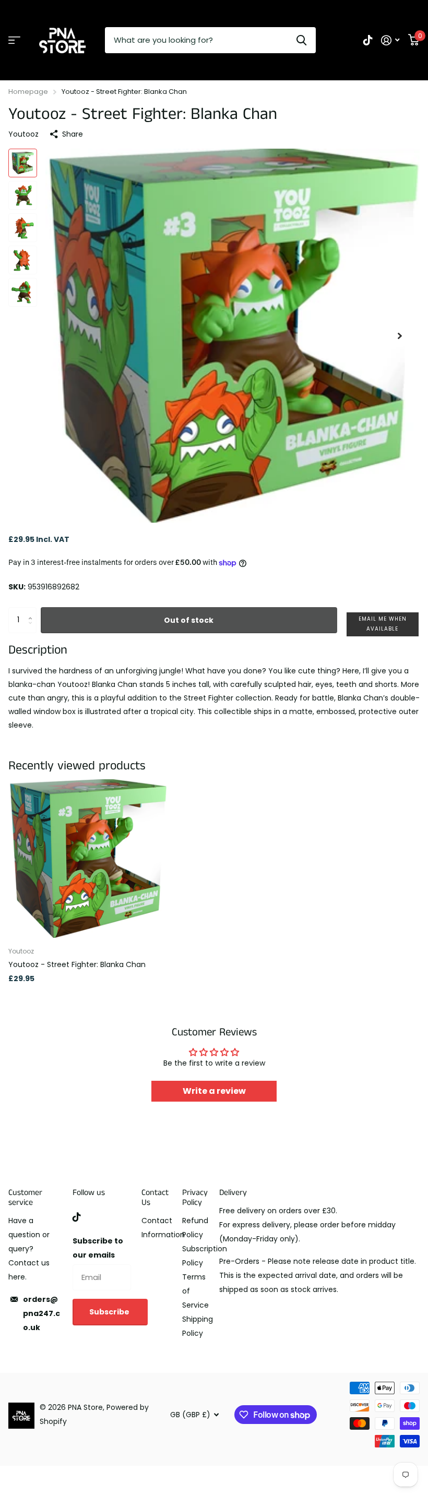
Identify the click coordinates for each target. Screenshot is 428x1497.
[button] (399, 336)
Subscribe (110, 1312)
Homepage (28, 91)
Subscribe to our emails (98, 1248)
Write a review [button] (214, 1091)
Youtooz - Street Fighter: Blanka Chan (77, 964)
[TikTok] (77, 1217)
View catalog (14, 40)
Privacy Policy (195, 1198)
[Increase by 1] (32, 611)
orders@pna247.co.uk (41, 1313)
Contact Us (155, 1198)
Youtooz (23, 134)
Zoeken (301, 40)
